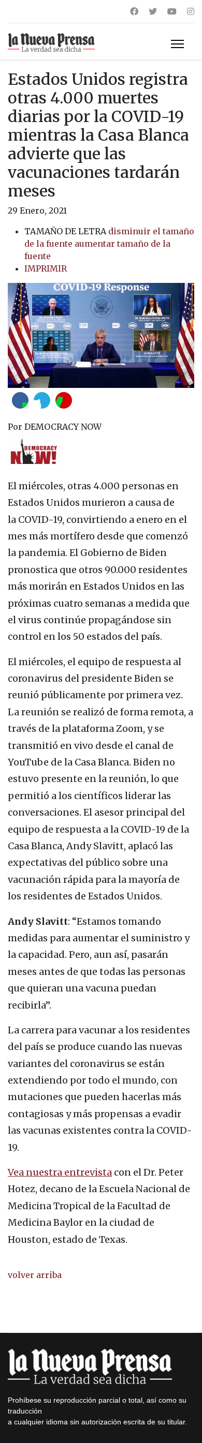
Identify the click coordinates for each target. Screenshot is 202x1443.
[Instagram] (190, 11)
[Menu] (177, 43)
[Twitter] (153, 11)
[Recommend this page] (63, 400)
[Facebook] (134, 11)
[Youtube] (172, 11)
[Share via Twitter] (42, 400)
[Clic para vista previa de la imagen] (101, 335)
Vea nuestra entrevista (60, 1172)
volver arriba (35, 1275)
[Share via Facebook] (20, 400)
